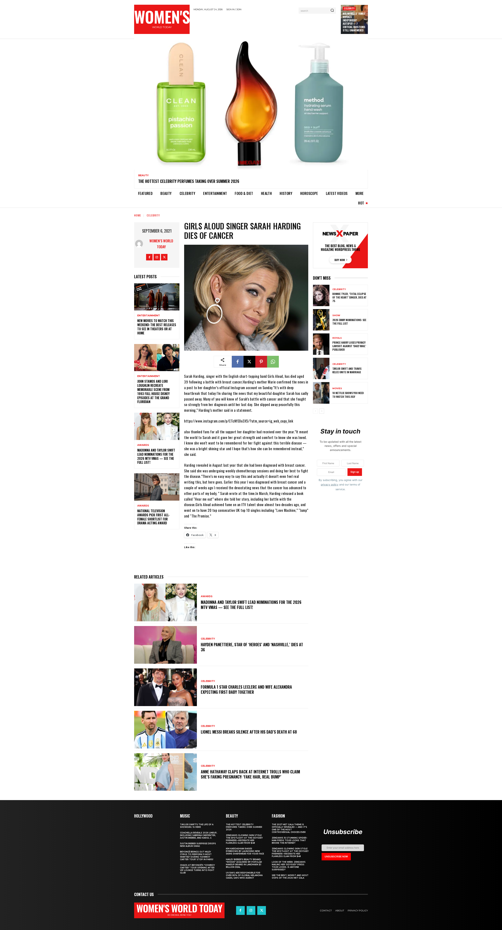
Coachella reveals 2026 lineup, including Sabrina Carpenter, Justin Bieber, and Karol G (198, 835)
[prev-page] (315, 411)
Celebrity (349, 8)
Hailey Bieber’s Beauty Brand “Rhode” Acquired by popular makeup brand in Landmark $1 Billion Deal (244, 863)
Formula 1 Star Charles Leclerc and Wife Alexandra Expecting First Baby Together (246, 689)
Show (336, 315)
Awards (143, 445)
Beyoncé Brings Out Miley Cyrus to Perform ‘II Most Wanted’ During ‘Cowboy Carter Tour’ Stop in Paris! (196, 856)
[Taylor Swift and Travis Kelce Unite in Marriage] (321, 368)
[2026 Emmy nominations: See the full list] (321, 319)
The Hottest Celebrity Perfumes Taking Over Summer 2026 (188, 181)
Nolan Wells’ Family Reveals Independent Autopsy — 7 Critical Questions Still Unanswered (354, 22)
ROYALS (337, 338)
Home (137, 215)
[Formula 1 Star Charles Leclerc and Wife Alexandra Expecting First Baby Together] (165, 687)
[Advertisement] (265, 24)
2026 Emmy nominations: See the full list (349, 321)
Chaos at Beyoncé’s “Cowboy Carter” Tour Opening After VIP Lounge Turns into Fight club (197, 869)
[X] (164, 257)
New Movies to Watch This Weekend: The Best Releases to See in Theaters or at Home (156, 326)
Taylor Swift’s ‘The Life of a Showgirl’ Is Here (196, 825)
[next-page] (321, 411)
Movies (337, 388)
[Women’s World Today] (140, 244)
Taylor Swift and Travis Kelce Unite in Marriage (346, 370)
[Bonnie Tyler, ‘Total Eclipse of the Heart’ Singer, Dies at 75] (321, 295)
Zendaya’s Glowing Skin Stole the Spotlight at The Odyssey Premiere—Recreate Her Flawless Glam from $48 (244, 839)
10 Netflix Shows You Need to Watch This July (348, 394)
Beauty (143, 175)
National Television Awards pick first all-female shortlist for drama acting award (153, 516)
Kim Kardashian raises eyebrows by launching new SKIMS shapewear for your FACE (245, 851)
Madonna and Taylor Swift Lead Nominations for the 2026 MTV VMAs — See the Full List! (156, 456)
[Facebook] (149, 257)
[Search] (332, 10)
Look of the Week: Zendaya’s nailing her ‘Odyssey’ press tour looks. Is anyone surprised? (289, 866)
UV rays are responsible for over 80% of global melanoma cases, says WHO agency (244, 875)
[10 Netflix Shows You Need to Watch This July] (321, 392)
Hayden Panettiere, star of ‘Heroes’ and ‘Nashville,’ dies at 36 (252, 647)
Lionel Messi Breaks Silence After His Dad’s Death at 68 (249, 732)
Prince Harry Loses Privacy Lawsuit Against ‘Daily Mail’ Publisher (349, 345)
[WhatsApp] (273, 362)
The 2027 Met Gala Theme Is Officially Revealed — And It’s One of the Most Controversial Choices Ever (289, 828)
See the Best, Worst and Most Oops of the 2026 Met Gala (290, 876)
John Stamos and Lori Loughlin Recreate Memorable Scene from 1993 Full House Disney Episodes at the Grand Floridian (153, 391)
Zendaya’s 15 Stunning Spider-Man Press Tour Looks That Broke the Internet (289, 840)
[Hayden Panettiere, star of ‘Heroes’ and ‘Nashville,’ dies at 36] (165, 645)
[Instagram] (157, 257)
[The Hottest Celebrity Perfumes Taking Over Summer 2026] (251, 104)
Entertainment (148, 315)
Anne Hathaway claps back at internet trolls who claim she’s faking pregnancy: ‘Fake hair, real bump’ (250, 774)
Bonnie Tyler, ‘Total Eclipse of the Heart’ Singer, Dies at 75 (349, 297)
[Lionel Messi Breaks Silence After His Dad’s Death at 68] (165, 729)
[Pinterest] (261, 362)
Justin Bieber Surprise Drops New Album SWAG (198, 844)
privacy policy (329, 484)
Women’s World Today (161, 243)
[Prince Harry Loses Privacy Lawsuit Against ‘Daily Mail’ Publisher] (321, 344)
